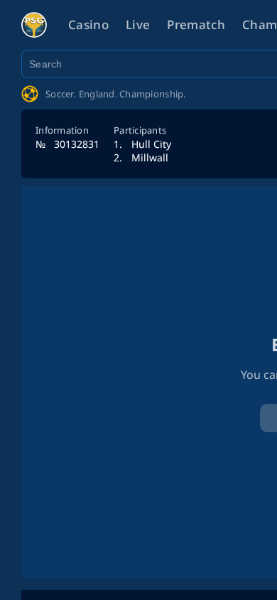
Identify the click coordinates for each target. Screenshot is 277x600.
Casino (88, 24)
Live (138, 24)
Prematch (196, 24)
